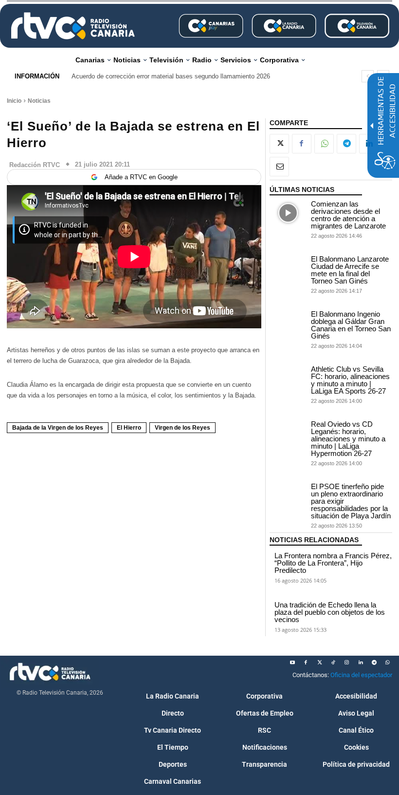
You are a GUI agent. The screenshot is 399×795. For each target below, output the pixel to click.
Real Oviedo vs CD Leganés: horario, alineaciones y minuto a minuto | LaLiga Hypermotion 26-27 (348, 438)
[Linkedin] (360, 662)
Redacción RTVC (34, 165)
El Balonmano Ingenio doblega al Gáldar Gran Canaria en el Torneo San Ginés (351, 325)
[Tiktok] (333, 662)
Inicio (14, 100)
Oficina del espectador (361, 675)
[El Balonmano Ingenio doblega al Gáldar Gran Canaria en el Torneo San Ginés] (288, 323)
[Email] (279, 166)
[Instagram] (347, 662)
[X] (279, 143)
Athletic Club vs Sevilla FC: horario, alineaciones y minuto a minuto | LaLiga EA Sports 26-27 (350, 380)
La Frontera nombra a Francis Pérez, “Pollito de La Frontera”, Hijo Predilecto (333, 562)
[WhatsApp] (324, 143)
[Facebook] (301, 143)
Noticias (39, 100)
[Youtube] (292, 662)
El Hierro (129, 427)
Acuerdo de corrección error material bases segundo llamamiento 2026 (171, 76)
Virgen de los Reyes (182, 427)
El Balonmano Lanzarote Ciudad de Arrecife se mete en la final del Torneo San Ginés (350, 270)
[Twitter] (319, 662)
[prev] (368, 76)
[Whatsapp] (387, 662)
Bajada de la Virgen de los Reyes (57, 427)
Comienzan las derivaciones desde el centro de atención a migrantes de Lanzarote (348, 215)
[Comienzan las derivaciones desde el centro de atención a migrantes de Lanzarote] (288, 213)
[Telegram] (346, 143)
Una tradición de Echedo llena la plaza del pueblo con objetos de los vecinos (329, 612)
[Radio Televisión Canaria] (73, 26)
